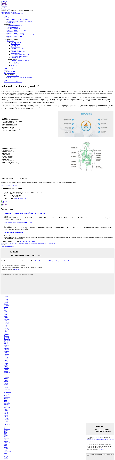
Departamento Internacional (14, 25)
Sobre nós (6, 18)
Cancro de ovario (15, 57)
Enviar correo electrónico (7, 246)
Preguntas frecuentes (9, 73)
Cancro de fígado (15, 44)
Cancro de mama (15, 47)
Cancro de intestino (16, 50)
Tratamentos (10, 41)
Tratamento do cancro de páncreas (20, 54)
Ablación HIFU (15, 63)
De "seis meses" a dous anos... (14, 232)
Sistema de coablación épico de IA (20, 60)
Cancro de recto (9, 243)
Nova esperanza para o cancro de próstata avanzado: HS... (24, 213)
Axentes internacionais (13, 76)
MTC (8, 38)
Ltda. (53, 243)
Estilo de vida (11, 71)
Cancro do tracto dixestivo (18, 51)
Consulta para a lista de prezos (9, 185)
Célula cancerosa (29, 243)
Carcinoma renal (15, 53)
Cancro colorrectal (19, 243)
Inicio (5, 16)
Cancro (3, 243)
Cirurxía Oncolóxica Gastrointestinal (17, 30)
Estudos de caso (8, 68)
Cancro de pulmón (16, 42)
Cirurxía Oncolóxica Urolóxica (15, 33)
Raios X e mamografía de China (43, 243)
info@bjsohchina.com (20, 198)
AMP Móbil (31, 241)
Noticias (6, 70)
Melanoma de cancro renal (14, 28)
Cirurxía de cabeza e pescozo (15, 36)
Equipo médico (11, 22)
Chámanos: (8, 12)
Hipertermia (14, 65)
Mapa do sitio (23, 241)
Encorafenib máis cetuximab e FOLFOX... (18, 223)
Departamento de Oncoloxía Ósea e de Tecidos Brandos (22, 34)
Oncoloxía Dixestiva (12, 27)
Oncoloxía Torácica (12, 31)
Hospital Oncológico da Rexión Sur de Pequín (19, 21)
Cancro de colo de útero (17, 48)
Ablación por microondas (17, 67)
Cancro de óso (14, 45)
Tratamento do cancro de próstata (19, 56)
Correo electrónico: (12, 13)
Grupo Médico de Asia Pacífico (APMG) (18, 19)
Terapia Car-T (14, 62)
